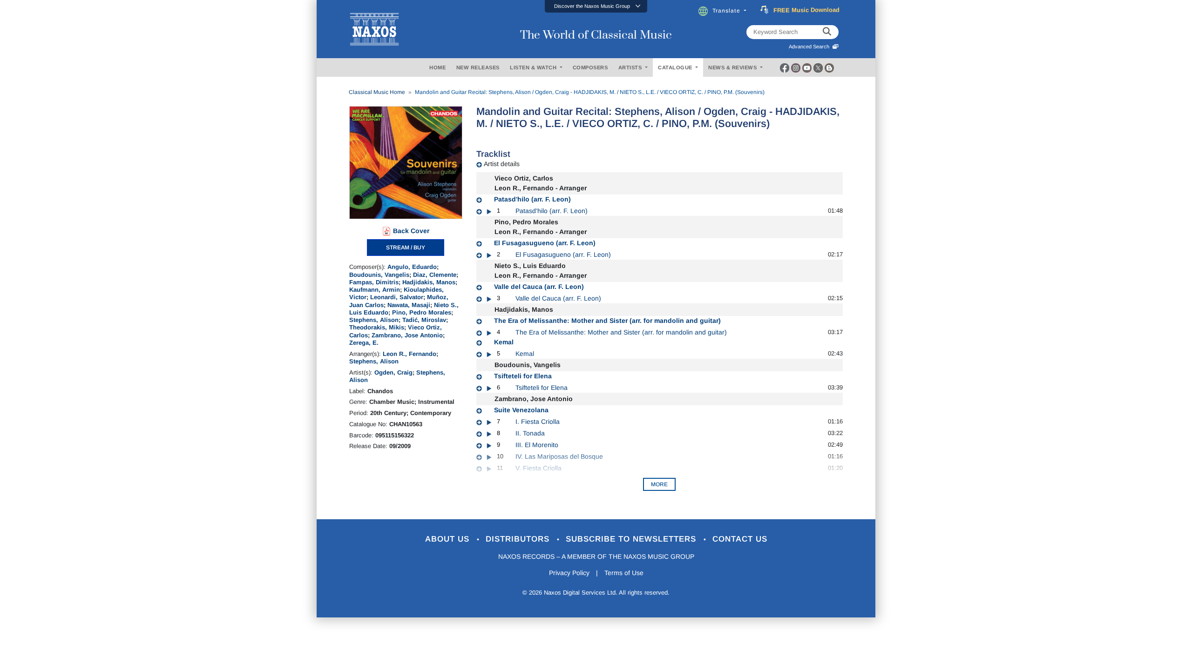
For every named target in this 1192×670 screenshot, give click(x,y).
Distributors (519, 539)
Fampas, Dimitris (374, 282)
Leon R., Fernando (409, 353)
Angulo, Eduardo (412, 266)
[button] (596, 6)
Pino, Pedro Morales (421, 312)
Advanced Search (810, 46)
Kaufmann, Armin (374, 289)
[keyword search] (827, 32)
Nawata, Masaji (408, 305)
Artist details (502, 164)
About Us (448, 539)
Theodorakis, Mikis (376, 327)
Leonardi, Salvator (396, 297)
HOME (437, 67)
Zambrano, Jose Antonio (407, 335)
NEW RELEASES (478, 67)
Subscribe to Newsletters (632, 539)
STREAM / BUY (405, 247)
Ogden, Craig (393, 372)
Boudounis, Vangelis (379, 274)
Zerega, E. (364, 342)
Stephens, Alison (374, 319)
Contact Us (739, 539)
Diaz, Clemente (434, 274)
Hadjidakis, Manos (428, 282)
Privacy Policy (569, 572)
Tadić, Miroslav (424, 319)
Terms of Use (623, 572)
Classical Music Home (377, 92)
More (659, 484)
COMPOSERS (590, 67)
